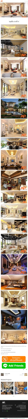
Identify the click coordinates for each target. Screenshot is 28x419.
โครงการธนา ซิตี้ (7, 387)
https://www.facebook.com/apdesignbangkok (9, 352)
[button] (13, 396)
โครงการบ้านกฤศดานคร (21, 387)
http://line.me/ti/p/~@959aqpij (7, 350)
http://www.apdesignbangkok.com (7, 348)
